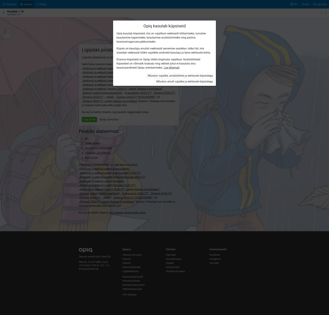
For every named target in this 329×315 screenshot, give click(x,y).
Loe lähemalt (171, 67)
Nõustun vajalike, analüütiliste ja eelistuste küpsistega (180, 75)
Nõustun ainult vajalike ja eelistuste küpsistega (184, 81)
